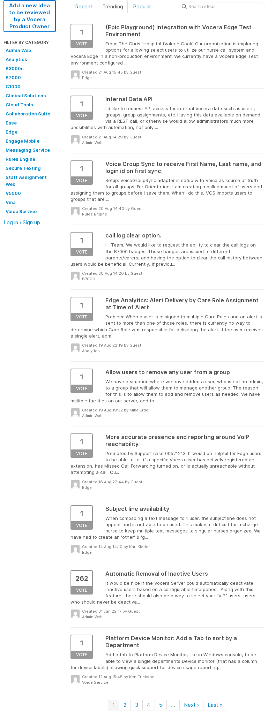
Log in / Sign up (21, 222)
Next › (191, 705)
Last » (215, 705)
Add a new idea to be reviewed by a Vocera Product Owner (29, 16)
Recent (83, 6)
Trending (112, 6)
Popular (142, 6)
